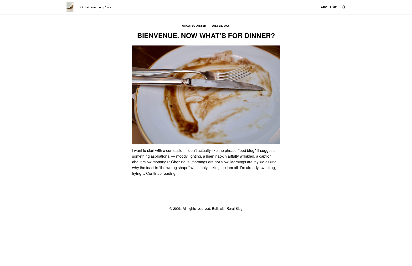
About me (329, 7)
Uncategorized (194, 25)
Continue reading (160, 173)
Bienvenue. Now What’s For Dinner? (206, 35)
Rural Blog (234, 208)
